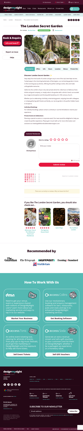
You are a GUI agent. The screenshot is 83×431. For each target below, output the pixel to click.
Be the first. (32, 30)
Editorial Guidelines (34, 381)
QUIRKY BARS (67, 14)
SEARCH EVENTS (18, 14)
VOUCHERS (58, 14)
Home (5, 20)
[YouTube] (15, 384)
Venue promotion (73, 399)
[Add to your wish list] (67, 37)
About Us (32, 379)
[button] (40, 174)
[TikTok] (19, 384)
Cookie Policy (68, 379)
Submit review (59, 165)
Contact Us (50, 379)
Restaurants (42, 8)
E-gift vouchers (59, 398)
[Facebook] (5, 384)
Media (61, 379)
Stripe (14, 396)
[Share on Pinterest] (74, 20)
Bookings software (34, 398)
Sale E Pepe (59, 228)
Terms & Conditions (7, 428)
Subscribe (73, 411)
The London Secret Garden (31, 20)
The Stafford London (74, 229)
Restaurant (58, 30)
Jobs (44, 379)
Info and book (11, 43)
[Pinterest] (12, 384)
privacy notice (69, 415)
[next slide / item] (76, 220)
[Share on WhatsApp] (76, 20)
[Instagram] (8, 384)
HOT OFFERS (49, 14)
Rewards (38, 379)
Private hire (60, 8)
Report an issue (12, 52)
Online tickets (46, 399)
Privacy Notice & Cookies (19, 428)
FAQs (12, 57)
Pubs (29, 8)
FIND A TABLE (8, 14)
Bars (24, 8)
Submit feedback (35, 429)
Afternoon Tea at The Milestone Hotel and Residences (30, 233)
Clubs (34, 8)
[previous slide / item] (28, 220)
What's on (50, 8)
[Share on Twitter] (71, 20)
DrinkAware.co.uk (7, 408)
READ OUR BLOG (30, 14)
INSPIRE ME (40, 14)
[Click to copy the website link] (78, 20)
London (11, 20)
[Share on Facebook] (69, 20)
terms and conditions (58, 415)
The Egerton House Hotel (45, 231)
